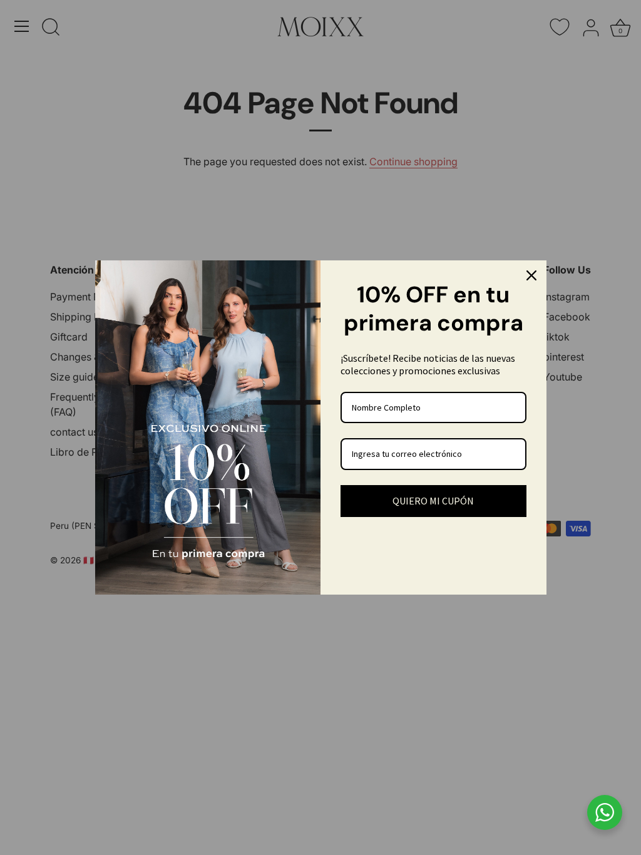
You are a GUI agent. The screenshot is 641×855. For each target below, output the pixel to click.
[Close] (531, 275)
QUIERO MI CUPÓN (433, 500)
